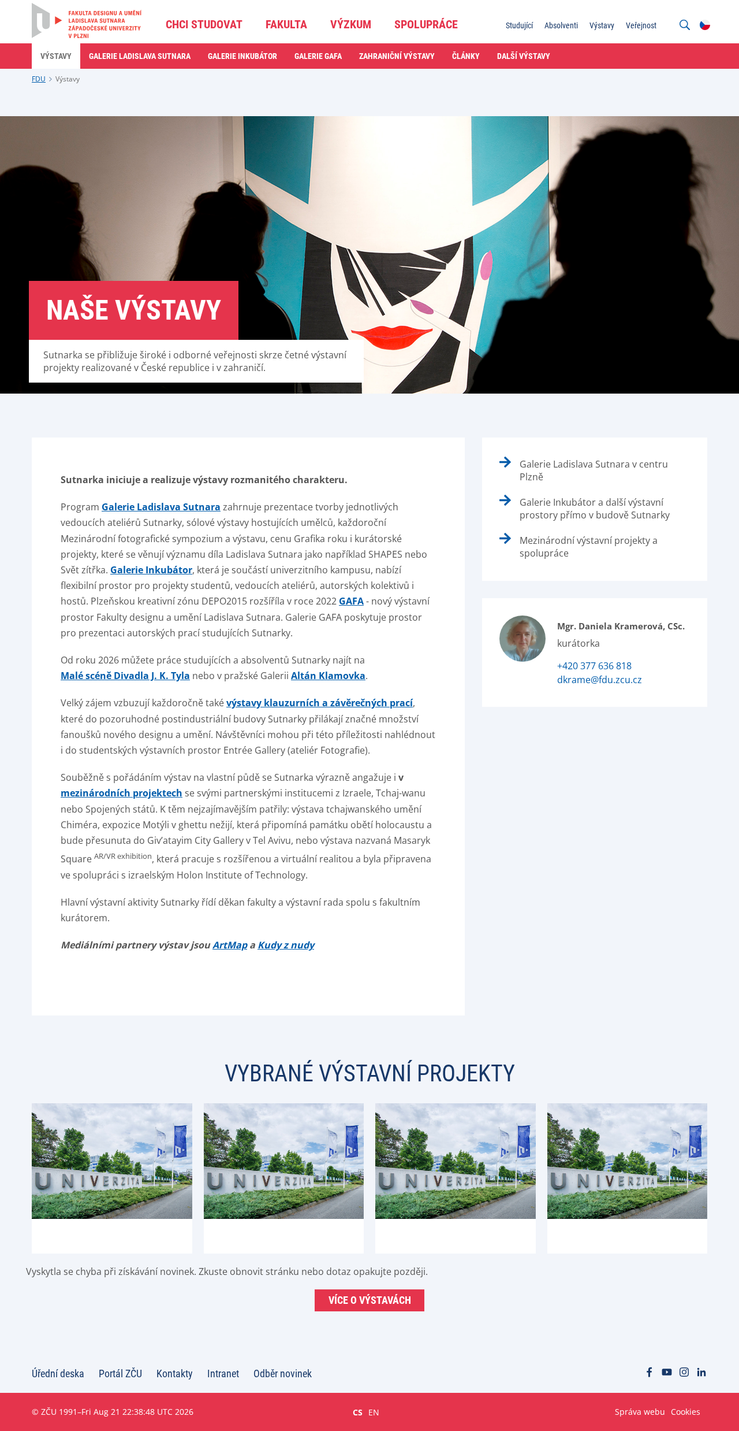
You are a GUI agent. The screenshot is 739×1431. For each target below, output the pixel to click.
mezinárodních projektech (121, 793)
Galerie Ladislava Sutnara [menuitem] (140, 56)
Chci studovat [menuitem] (204, 24)
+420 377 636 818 (594, 665)
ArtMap (229, 945)
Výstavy (67, 79)
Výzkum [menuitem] (350, 24)
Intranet (223, 1373)
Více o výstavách (370, 1300)
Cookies (685, 1411)
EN (373, 1412)
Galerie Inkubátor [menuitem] (242, 56)
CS (358, 1412)
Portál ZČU (120, 1373)
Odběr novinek (282, 1373)
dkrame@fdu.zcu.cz (599, 679)
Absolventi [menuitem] (561, 25)
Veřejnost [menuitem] (641, 25)
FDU (39, 79)
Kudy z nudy (285, 945)
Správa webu (640, 1411)
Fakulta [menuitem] (286, 24)
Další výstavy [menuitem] (523, 56)
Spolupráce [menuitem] (426, 24)
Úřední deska (58, 1373)
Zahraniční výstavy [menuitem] (397, 56)
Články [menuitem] (466, 56)
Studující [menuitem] (519, 25)
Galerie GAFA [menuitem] (318, 56)
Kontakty (174, 1373)
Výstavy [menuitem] (601, 25)
